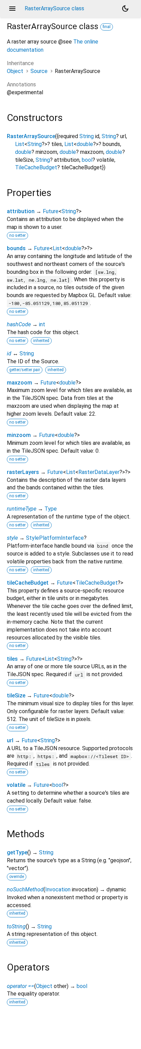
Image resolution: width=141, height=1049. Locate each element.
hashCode (19, 324)
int (42, 324)
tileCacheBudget (28, 583)
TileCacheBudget (36, 167)
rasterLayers (23, 472)
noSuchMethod (25, 889)
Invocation (57, 889)
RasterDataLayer (98, 472)
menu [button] (12, 8)
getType (17, 852)
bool (87, 160)
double (85, 144)
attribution (21, 211)
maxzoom (19, 382)
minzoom (19, 435)
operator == (20, 986)
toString (16, 926)
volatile (16, 785)
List (19, 144)
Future (51, 211)
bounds (16, 248)
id (9, 353)
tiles (12, 659)
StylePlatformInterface (55, 538)
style (12, 538)
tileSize (16, 695)
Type (50, 508)
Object (15, 71)
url (10, 740)
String (86, 136)
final (107, 26)
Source (39, 71)
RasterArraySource (31, 136)
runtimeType (21, 508)
